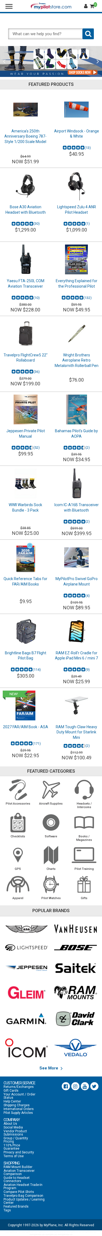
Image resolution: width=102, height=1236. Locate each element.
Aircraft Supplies (51, 803)
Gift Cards (11, 1090)
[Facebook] (66, 1086)
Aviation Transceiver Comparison (19, 1172)
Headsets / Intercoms (84, 805)
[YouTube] (85, 1086)
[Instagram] (75, 1086)
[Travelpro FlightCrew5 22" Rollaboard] (25, 334)
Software (51, 836)
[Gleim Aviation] (26, 992)
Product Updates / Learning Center (24, 1201)
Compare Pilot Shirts (19, 1191)
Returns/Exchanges (19, 1086)
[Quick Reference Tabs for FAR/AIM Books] (25, 557)
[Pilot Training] (84, 855)
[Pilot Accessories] (18, 790)
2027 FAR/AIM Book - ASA (25, 727)
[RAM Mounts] (75, 992)
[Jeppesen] (26, 968)
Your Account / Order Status (19, 1096)
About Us (10, 1123)
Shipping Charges (17, 1105)
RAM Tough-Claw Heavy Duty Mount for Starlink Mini (76, 732)
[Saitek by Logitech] (75, 968)
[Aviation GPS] (18, 855)
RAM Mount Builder (18, 1167)
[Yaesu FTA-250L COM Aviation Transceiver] (25, 259)
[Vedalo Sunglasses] (75, 1048)
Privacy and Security (19, 1152)
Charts (51, 869)
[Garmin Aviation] (26, 1018)
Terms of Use (14, 1156)
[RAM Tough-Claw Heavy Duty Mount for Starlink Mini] (77, 705)
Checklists (18, 836)
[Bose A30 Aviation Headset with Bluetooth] (25, 185)
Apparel (18, 898)
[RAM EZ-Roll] (77, 631)
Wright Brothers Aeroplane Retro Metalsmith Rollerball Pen (76, 360)
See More (49, 1068)
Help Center (12, 1101)
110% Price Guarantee (12, 1147)
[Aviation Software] (51, 822)
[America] (25, 110)
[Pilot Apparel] (18, 884)
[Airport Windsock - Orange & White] (77, 110)
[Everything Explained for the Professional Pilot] (77, 259)
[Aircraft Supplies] (51, 790)
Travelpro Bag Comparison (23, 1195)
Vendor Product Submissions (15, 1133)
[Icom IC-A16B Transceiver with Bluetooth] (77, 483)
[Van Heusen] (75, 929)
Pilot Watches (51, 898)
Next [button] (98, 61)
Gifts (84, 898)
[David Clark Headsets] (75, 1018)
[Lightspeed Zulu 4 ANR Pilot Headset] (77, 185)
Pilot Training (84, 869)
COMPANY (12, 1120)
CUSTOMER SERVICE (19, 1083)
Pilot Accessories (18, 803)
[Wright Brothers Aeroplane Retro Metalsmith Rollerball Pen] (77, 334)
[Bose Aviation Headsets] (75, 947)
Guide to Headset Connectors (17, 1179)
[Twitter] (94, 1086)
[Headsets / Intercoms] (84, 790)
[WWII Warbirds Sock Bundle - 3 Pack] (25, 483)
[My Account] (86, 6)
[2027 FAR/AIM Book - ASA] (25, 705)
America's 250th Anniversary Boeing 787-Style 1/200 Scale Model (25, 136)
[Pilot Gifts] (84, 884)
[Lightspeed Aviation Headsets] (26, 947)
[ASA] (26, 929)
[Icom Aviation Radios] (26, 1048)
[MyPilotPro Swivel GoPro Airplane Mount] (77, 557)
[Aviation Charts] (51, 855)
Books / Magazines (84, 838)
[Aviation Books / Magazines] (84, 822)
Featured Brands (16, 1206)
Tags (7, 1210)
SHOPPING (12, 1163)
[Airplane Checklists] (18, 822)
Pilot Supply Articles (18, 1112)
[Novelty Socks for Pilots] (51, 61)
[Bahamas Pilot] (77, 409)
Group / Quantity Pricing (16, 1140)
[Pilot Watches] (51, 884)
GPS (18, 869)
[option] (51, 61)
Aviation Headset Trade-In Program (23, 1186)
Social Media (13, 1127)
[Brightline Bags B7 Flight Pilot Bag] (25, 631)
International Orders (19, 1109)
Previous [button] (4, 61)
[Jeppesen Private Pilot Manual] (25, 409)
